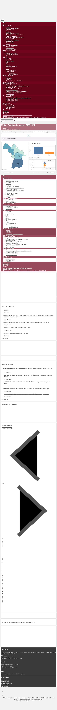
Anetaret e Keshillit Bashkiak (12, 28)
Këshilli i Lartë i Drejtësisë (6, 683)
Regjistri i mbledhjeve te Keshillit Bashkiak (15, 37)
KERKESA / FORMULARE (8, 95)
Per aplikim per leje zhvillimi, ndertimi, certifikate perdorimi (18, 98)
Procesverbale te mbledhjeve (12, 40)
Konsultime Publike (10, 38)
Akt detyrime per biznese (11, 102)
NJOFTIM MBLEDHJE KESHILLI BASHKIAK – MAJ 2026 (16, 333)
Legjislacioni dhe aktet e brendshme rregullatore (16, 91)
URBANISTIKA (6, 52)
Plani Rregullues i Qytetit (11, 53)
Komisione (8, 32)
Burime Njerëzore (10, 71)
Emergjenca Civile (10, 67)
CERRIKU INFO (6, 103)
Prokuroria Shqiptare (5, 684)
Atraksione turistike (10, 105)
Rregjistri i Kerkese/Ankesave (12, 33)
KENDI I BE (5, 113)
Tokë (7, 62)
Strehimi (8, 65)
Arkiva (7, 69)
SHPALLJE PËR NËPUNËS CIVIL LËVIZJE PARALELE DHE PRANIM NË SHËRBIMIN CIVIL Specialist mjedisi (26, 394)
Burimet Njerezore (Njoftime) (9, 50)
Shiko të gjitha (5, 338)
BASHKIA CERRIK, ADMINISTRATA (10, 45)
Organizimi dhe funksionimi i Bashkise (14, 88)
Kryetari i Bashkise (10, 46)
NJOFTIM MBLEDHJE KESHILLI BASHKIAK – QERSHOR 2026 (17, 327)
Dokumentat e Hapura (8, 116)
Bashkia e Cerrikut (10, 48)
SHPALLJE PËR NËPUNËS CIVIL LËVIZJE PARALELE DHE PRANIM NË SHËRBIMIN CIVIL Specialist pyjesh (26, 388)
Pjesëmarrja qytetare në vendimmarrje (14, 92)
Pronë (7, 63)
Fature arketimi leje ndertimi (12, 100)
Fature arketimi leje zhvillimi (12, 99)
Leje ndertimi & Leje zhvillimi (12, 54)
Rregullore (8, 31)
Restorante (8, 108)
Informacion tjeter (10, 94)
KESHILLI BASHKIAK (7, 25)
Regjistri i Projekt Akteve (11, 36)
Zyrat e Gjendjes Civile (11, 70)
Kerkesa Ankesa (9, 96)
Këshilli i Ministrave (5, 681)
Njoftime (8, 44)
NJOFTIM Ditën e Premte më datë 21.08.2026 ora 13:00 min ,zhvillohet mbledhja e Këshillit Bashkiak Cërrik (26, 322)
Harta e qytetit (6, 109)
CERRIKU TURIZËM (7, 104)
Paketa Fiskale (9, 78)
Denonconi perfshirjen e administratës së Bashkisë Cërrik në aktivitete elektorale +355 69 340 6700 (24, 117)
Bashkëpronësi (12, 73)
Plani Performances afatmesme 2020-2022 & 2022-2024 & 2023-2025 (17, 115)
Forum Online (6, 111)
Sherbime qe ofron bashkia (12, 90)
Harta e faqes (6, 112)
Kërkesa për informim (10, 87)
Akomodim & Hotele (10, 107)
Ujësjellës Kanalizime (13, 74)
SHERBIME (5, 57)
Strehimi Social (9, 56)
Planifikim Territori (10, 61)
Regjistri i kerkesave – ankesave (13, 84)
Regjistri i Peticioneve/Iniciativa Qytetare (15, 34)
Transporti (8, 58)
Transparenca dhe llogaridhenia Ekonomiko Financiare (17, 86)
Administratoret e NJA (11, 49)
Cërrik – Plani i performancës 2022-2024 (14, 81)
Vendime (8, 27)
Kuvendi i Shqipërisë (5, 680)
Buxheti (8, 77)
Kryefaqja (5, 128)
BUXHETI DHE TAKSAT (8, 75)
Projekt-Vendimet (10, 41)
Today (3, 483)
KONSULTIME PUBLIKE (8, 82)
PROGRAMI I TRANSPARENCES (10, 83)
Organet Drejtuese (10, 29)
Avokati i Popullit (4, 686)
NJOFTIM (6, 310)
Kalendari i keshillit (10, 42)
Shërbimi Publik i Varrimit (11, 66)
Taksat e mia (8, 79)
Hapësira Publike (9, 59)
